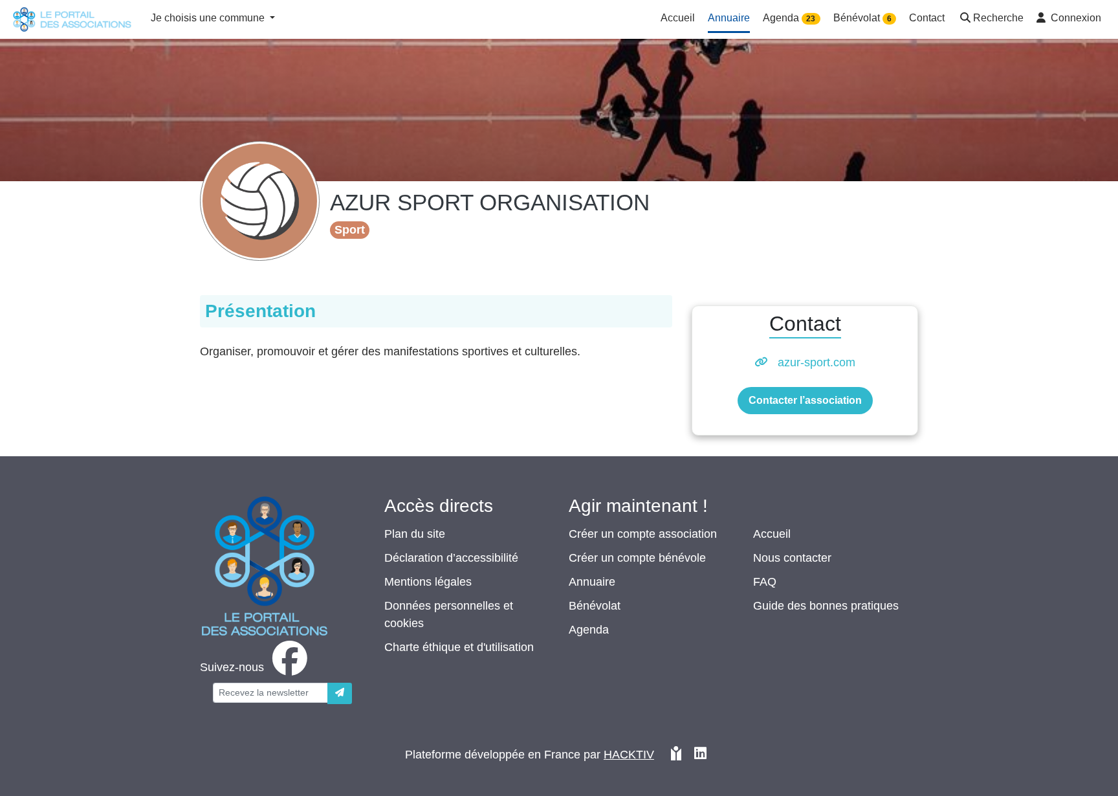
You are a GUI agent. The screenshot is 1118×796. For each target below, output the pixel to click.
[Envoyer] (339, 693)
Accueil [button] (678, 17)
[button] (991, 19)
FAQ (764, 581)
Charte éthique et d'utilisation (459, 647)
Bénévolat (594, 605)
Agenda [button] (789, 17)
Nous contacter (792, 557)
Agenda (589, 629)
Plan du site (414, 533)
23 (810, 18)
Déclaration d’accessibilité (451, 557)
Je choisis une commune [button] (209, 17)
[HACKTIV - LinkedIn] (700, 755)
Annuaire (592, 581)
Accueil (772, 533)
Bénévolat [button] (862, 17)
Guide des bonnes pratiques (826, 605)
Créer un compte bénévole (637, 557)
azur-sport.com (816, 362)
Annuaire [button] (729, 17)
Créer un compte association (643, 533)
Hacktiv (629, 754)
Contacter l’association (805, 400)
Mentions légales (428, 581)
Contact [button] (927, 17)
